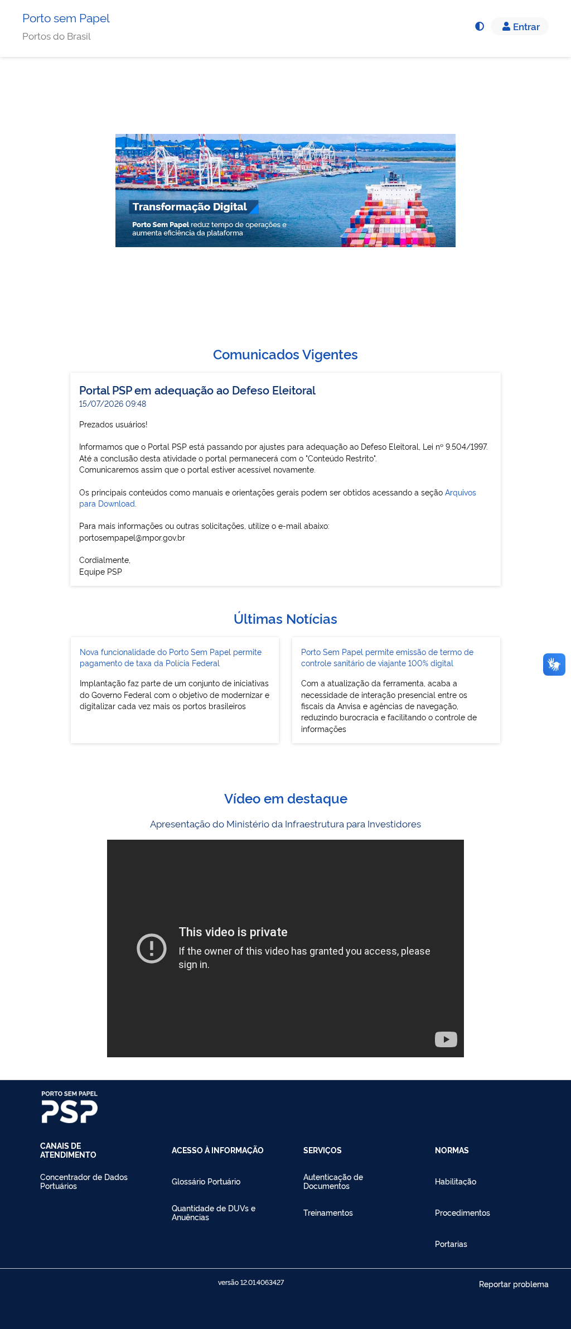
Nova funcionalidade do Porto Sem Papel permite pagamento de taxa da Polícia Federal (171, 657)
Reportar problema (514, 1283)
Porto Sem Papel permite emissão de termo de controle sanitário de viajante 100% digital (387, 657)
